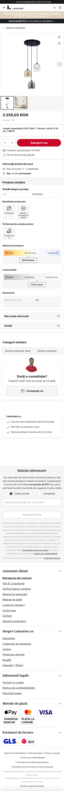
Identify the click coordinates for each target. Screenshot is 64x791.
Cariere (6, 649)
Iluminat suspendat (15, 27)
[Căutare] (54, 7)
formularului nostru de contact (35, 550)
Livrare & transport (13, 605)
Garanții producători (14, 621)
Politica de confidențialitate (18, 687)
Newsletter (8, 638)
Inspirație (7, 665)
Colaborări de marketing (16, 643)
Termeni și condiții (13, 682)
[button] (7, 102)
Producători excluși (52, 558)
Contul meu (9, 610)
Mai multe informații (16, 316)
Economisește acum (36, 15)
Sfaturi (19, 665)
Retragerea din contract (17, 578)
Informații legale (15, 675)
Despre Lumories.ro (17, 631)
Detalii (8, 325)
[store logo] (17, 7)
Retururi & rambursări (14, 594)
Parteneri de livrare (17, 732)
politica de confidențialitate (45, 553)
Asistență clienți (15, 571)
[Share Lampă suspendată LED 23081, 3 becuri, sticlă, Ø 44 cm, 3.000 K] (59, 43)
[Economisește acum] (32, 17)
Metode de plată (12, 599)
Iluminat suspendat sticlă (17, 350)
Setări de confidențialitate (15, 753)
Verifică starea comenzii (16, 588)
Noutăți (6, 660)
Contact (7, 615)
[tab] (32, 596)
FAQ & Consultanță (13, 583)
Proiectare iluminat (13, 654)
